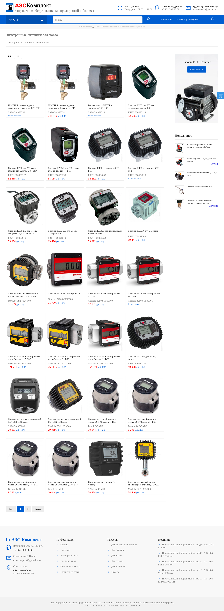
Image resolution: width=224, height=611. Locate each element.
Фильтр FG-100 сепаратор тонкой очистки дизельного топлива (199, 202)
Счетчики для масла (109, 27)
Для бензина (117, 550)
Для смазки (117, 561)
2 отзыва (213, 205)
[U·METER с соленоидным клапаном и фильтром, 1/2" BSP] (25, 82)
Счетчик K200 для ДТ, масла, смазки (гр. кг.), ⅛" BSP (142, 106)
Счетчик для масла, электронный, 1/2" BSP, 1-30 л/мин (24, 420)
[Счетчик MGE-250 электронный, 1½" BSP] (144, 270)
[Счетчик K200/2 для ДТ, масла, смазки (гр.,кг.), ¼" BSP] (64, 144)
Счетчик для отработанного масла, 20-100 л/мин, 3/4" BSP (23, 483)
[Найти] (148, 19)
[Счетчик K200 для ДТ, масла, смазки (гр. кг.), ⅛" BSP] (144, 82)
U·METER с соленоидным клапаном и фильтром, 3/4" (61, 106)
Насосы (115, 572)
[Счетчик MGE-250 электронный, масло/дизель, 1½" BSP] (25, 333)
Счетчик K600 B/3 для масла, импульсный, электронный (22, 232)
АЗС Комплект (85, 27)
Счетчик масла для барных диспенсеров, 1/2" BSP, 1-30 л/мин (143, 483)
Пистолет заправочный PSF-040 (199, 187)
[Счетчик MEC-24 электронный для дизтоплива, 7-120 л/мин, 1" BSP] (25, 270)
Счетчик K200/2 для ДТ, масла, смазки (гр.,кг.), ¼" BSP (63, 169)
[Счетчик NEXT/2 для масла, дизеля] (144, 333)
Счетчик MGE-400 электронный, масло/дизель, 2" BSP (64, 357)
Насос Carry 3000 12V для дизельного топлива (201, 160)
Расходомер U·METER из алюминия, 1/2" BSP (100, 106)
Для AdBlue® (118, 566)
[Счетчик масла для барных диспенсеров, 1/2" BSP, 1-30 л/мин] (144, 458)
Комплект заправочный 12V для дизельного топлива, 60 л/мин (199, 146)
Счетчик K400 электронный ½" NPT (143, 169)
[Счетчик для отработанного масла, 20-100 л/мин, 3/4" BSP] (25, 458)
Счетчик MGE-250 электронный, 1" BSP (104, 295)
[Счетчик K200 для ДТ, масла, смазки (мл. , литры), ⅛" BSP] (25, 144)
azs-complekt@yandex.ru (205, 9)
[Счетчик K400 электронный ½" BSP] (105, 144)
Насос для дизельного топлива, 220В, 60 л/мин (202, 174)
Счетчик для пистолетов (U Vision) (101, 483)
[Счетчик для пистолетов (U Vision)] (105, 458)
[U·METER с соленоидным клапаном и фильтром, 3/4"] (64, 82)
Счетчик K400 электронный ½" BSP (103, 169)
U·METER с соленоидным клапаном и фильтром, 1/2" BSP (23, 106)
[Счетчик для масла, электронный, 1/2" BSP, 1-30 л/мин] (25, 396)
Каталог (13, 20)
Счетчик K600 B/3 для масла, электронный (62, 232)
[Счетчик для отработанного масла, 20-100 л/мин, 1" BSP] (105, 396)
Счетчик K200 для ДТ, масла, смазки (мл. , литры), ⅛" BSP (22, 169)
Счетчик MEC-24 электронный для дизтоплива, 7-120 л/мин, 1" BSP (24, 295)
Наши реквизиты (69, 555)
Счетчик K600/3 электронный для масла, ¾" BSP (105, 232)
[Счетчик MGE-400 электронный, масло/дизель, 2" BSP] (64, 333)
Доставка (65, 550)
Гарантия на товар (70, 572)
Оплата (64, 544)
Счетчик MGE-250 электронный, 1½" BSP (144, 295)
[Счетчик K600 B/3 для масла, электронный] (64, 207)
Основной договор (70, 566)
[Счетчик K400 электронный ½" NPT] (144, 144)
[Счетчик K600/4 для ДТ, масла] (144, 207)
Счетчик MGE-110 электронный (64, 293)
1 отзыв (214, 163)
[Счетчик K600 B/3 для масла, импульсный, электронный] (25, 207)
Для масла (96, 27)
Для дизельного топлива (124, 544)
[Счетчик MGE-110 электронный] (64, 270)
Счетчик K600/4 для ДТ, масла (143, 231)
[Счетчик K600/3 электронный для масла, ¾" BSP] (105, 207)
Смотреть (195, 70)
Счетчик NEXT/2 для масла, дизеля (142, 357)
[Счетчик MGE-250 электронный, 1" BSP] (105, 270)
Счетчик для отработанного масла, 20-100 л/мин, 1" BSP (102, 420)
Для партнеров (68, 561)
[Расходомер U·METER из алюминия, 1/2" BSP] (105, 82)
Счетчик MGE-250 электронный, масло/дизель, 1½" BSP (24, 357)
